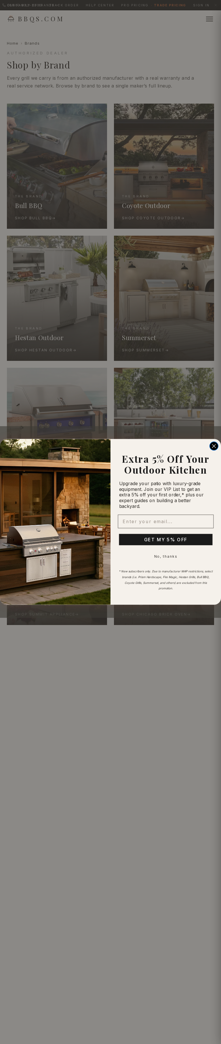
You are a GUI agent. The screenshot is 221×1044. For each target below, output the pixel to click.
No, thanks (166, 556)
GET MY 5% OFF (166, 539)
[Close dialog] (214, 446)
